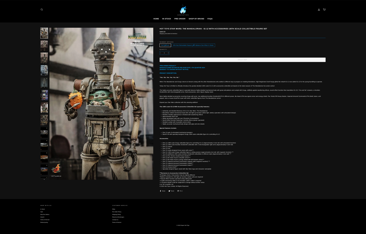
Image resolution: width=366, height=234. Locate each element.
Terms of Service (45, 219)
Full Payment (165, 45)
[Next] (44, 179)
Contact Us (115, 219)
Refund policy (44, 222)
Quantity (163, 49)
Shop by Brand (196, 19)
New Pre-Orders (44, 214)
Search (42, 217)
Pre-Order (179, 19)
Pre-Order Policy (116, 211)
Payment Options (167, 42)
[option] (101, 104)
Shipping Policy (116, 214)
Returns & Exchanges (118, 217)
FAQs (210, 19)
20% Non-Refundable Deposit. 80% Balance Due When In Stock (193, 45)
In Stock (166, 19)
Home (156, 19)
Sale (41, 211)
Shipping (162, 33)
